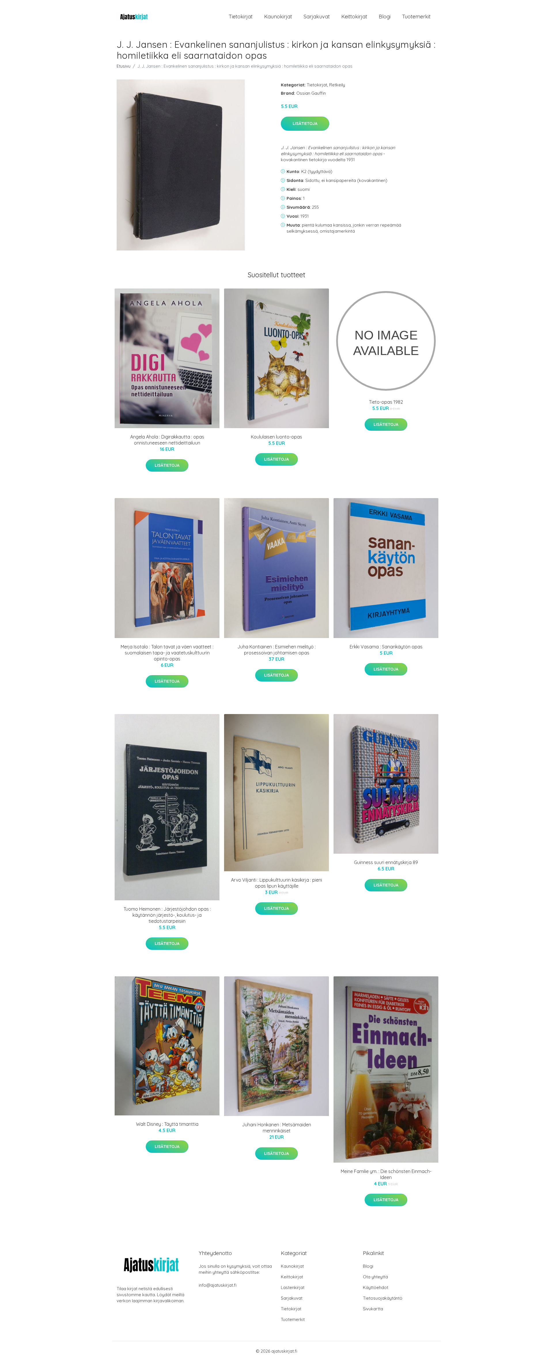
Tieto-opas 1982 (386, 402)
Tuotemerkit (416, 16)
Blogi (385, 16)
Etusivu (123, 66)
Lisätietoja (305, 123)
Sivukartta (373, 1308)
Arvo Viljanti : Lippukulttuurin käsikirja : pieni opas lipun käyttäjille (276, 883)
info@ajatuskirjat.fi (217, 1285)
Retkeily (337, 85)
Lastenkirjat (292, 1287)
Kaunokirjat (278, 16)
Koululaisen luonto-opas (276, 437)
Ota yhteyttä (375, 1277)
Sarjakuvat (317, 16)
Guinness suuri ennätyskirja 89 (386, 862)
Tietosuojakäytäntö (382, 1298)
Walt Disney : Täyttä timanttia (167, 1124)
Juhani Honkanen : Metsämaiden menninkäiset (276, 1128)
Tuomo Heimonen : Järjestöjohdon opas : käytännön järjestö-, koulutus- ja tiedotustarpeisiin (167, 915)
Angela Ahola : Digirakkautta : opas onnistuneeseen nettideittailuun (167, 440)
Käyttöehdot (375, 1287)
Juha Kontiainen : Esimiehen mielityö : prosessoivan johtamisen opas (276, 650)
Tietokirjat (241, 16)
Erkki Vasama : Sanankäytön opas (386, 647)
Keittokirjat (354, 16)
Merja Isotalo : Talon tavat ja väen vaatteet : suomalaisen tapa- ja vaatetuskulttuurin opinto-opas (167, 653)
